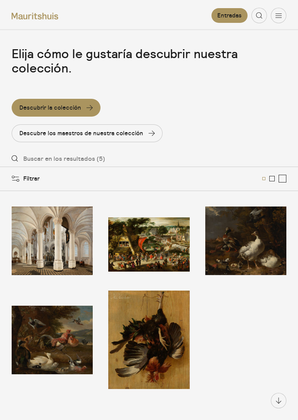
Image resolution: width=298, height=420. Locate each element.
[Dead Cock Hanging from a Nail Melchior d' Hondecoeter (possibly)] (148, 340)
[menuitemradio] (263, 178)
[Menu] (278, 15)
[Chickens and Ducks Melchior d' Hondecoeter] (52, 340)
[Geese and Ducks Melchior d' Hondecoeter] (245, 241)
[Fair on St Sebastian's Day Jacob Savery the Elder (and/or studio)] (148, 241)
